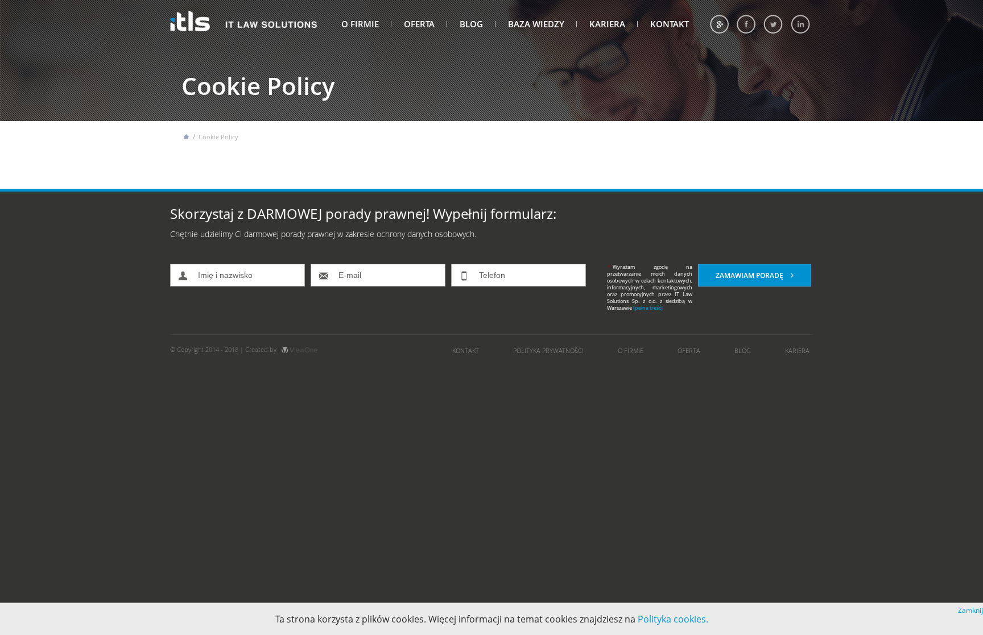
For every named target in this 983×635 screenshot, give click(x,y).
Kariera (607, 24)
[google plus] (719, 24)
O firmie (360, 24)
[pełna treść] (648, 308)
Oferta (419, 24)
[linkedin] (800, 24)
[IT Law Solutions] (243, 18)
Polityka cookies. (673, 619)
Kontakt (669, 24)
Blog (471, 24)
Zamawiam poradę (750, 275)
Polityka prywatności (548, 350)
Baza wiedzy (536, 24)
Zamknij (970, 610)
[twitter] (773, 24)
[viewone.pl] (299, 349)
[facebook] (746, 24)
